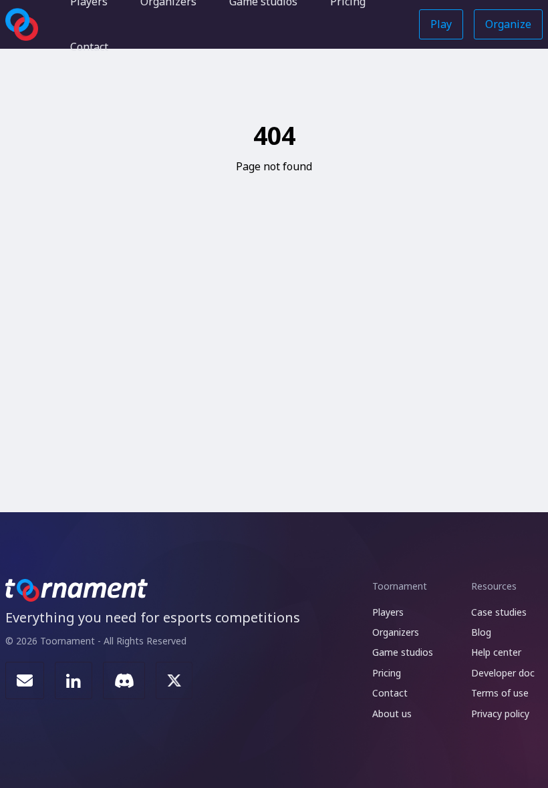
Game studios (402, 652)
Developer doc (503, 672)
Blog (481, 632)
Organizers (395, 632)
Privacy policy (500, 713)
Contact (89, 46)
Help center (496, 652)
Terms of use (500, 692)
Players (388, 612)
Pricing (386, 672)
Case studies (499, 612)
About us (392, 713)
